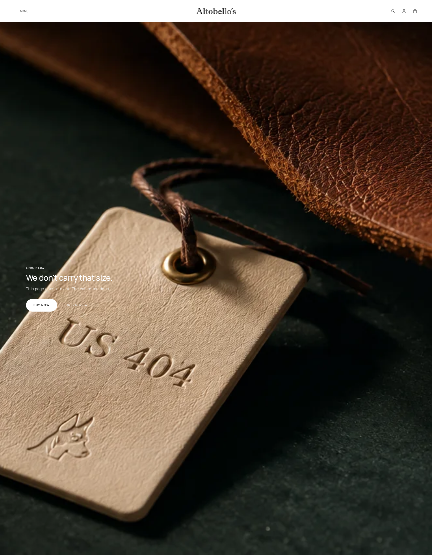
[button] (393, 10)
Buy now (42, 305)
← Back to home (75, 305)
